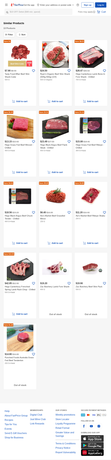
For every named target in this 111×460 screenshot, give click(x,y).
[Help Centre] (79, 4)
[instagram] (99, 428)
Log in (101, 5)
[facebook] (84, 428)
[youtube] (91, 428)
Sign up (88, 5)
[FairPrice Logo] (17, 5)
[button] (94, 12)
